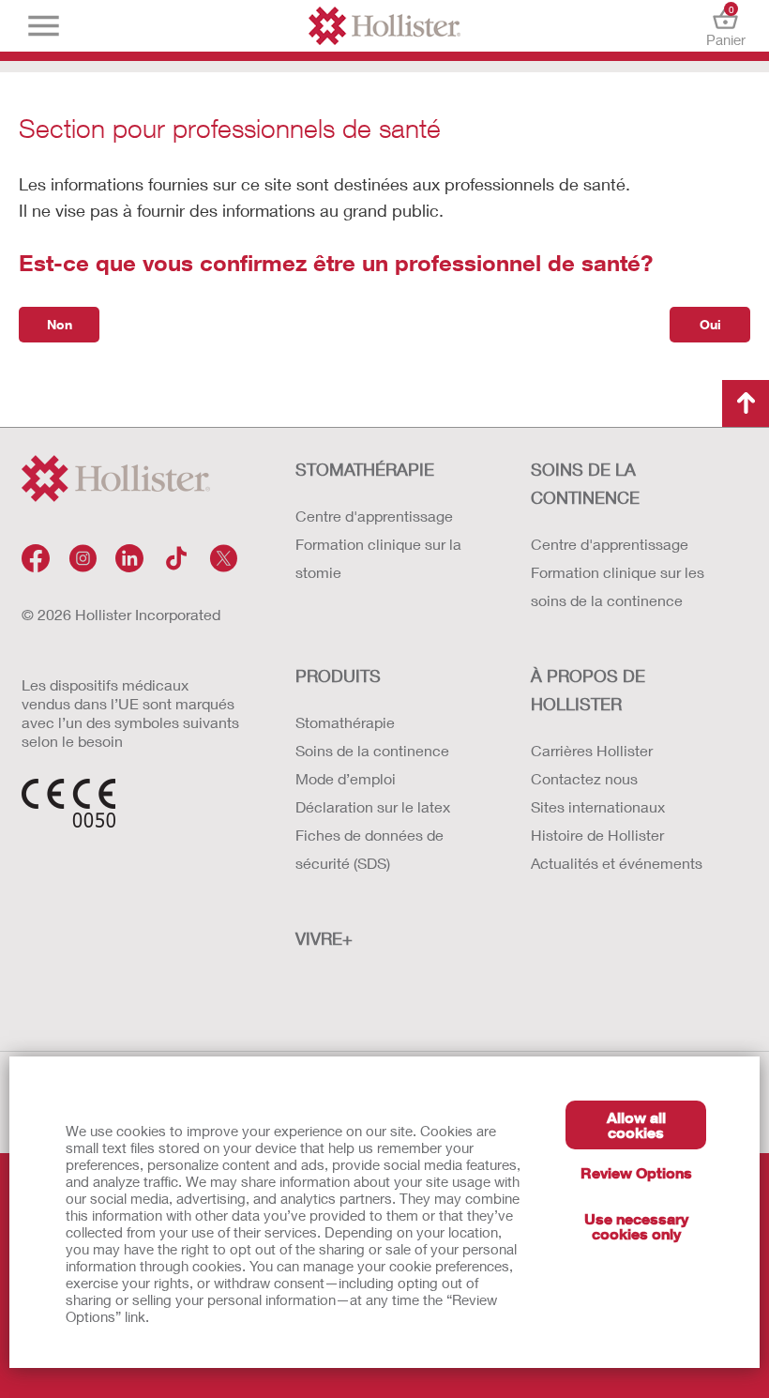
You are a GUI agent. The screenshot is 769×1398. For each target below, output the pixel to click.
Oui (710, 324)
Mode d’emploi (345, 778)
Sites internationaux (598, 806)
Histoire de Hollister (597, 834)
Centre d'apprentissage (374, 515)
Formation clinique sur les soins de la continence (617, 586)
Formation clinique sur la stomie (378, 558)
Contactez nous (584, 778)
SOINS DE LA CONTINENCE (585, 483)
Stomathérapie (345, 722)
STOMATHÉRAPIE (364, 469)
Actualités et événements (616, 863)
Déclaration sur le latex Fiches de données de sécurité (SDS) (372, 835)
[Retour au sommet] (745, 403)
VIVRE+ (324, 938)
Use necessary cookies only (636, 1225)
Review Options (636, 1172)
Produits (338, 675)
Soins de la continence (372, 750)
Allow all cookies (636, 1124)
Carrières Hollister (592, 750)
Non (59, 324)
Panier (726, 26)
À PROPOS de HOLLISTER (588, 689)
